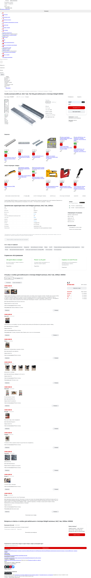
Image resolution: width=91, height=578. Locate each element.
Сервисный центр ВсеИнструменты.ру (12, 560)
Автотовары (5, 30)
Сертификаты (27, 550)
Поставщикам (7, 555)
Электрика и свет (6, 17)
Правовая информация (42, 550)
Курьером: (71, 120)
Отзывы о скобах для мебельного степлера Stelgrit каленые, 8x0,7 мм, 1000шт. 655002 (34, 275)
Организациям (13, 555)
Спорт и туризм (5, 54)
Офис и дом (5, 37)
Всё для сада (5, 25)
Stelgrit (70, 201)
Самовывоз (31, 557)
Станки (5, 83)
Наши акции (6, 553)
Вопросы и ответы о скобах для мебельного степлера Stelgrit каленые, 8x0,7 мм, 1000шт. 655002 (38, 521)
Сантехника (6, 85)
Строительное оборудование (9, 52)
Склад (3, 39)
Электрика (6, 81)
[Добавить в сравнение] (8, 150)
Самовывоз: (71, 116)
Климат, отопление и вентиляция (9, 45)
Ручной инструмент (6, 19)
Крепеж (6, 79)
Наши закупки (24, 555)
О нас (10, 550)
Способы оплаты (37, 557)
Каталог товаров (73, 550)
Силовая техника (6, 27)
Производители (33, 550)
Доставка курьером (8, 557)
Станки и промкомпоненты (8, 42)
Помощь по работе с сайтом (34, 560)
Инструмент (5, 14)
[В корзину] (5, 155)
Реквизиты (6, 550)
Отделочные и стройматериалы (9, 35)
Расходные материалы (7, 57)
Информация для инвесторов (17, 550)
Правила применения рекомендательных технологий (58, 550)
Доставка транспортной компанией (21, 557)
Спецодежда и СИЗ (6, 47)
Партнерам (19, 555)
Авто (5, 86)
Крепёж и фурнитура (7, 32)
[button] (8, 278)
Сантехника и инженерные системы (10, 22)
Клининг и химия (5, 49)
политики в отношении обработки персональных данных (27, 574)
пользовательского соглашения (46, 574)
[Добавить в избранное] (5, 150)
